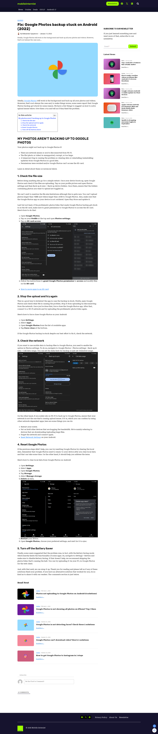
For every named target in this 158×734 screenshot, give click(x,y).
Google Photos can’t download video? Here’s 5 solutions (62, 640)
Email (106, 46)
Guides (28, 10)
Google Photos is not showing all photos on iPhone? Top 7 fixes (66, 609)
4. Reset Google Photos (29, 127)
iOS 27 (42, 10)
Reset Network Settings (31, 437)
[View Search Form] (138, 4)
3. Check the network (28, 125)
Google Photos (30, 101)
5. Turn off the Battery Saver (31, 129)
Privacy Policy (101, 717)
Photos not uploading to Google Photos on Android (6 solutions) (66, 594)
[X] (127, 4)
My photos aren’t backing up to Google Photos (37, 118)
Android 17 (51, 10)
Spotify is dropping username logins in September (129, 122)
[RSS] (132, 4)
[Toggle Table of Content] (54, 115)
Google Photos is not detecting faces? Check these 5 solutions (65, 624)
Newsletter (112, 4)
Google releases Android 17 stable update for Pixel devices (131, 92)
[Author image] (18, 34)
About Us (113, 717)
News (20, 10)
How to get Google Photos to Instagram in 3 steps (59, 655)
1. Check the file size (28, 120)
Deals (35, 10)
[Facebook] (122, 4)
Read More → (40, 597)
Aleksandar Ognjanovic (30, 34)
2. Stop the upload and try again (32, 123)
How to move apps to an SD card (35, 289)
